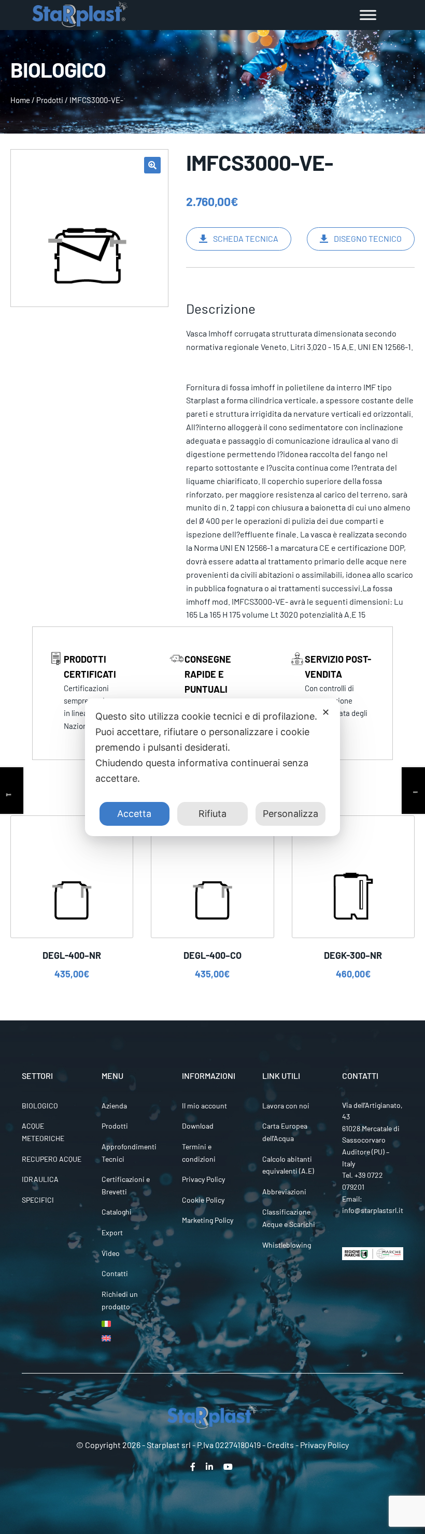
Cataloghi (117, 1211)
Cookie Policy (203, 1199)
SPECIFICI (38, 1199)
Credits (280, 1445)
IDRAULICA (40, 1179)
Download (198, 1125)
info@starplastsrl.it (372, 1210)
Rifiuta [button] (212, 813)
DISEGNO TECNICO (368, 238)
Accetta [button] (134, 813)
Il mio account (204, 1105)
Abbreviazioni (284, 1191)
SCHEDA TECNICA (245, 238)
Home (20, 100)
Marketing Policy (207, 1220)
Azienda (114, 1105)
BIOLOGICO (40, 1105)
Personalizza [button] (290, 813)
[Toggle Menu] (368, 15)
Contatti (115, 1273)
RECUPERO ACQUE (51, 1159)
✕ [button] (326, 712)
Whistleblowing (286, 1244)
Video (111, 1253)
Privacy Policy (203, 1179)
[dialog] (212, 767)
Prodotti (49, 100)
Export (112, 1232)
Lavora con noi (285, 1105)
